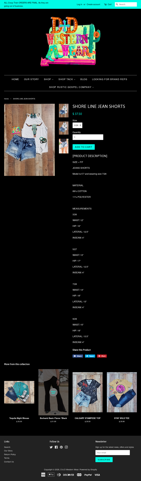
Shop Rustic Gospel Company (70, 87)
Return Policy (10, 454)
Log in (79, 4)
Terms (6, 458)
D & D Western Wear (69, 469)
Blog (83, 79)
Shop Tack (66, 79)
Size (75, 120)
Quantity (77, 132)
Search (7, 447)
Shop (48, 79)
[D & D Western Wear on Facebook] (56, 447)
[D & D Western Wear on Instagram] (66, 447)
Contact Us (9, 461)
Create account (93, 4)
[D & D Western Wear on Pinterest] (61, 447)
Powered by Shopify (88, 469)
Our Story (31, 79)
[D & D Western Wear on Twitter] (51, 447)
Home (15, 79)
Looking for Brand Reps (109, 79)
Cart (110, 4)
